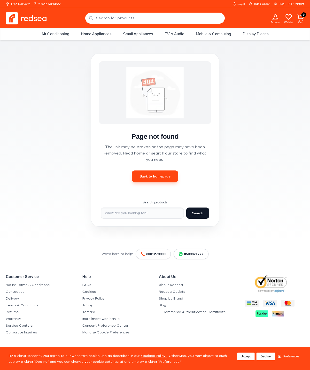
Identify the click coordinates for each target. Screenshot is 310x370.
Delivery (12, 298)
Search (197, 213)
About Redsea (171, 285)
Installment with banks (101, 318)
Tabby (87, 305)
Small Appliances (138, 34)
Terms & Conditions (22, 305)
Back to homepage (155, 176)
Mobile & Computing (213, 34)
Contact (298, 4)
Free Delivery (20, 4)
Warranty (13, 318)
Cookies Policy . (154, 356)
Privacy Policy (93, 298)
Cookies (89, 291)
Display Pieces (256, 34)
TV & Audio (174, 34)
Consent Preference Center (105, 325)
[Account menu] (275, 17)
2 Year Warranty (50, 4)
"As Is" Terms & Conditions (28, 285)
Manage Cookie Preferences (106, 332)
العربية (241, 4)
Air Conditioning (55, 34)
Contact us (15, 291)
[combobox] (155, 18)
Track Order (262, 4)
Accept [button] (245, 356)
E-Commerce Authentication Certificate (192, 312)
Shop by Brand (171, 298)
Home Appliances (96, 34)
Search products (155, 202)
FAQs (86, 285)
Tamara (88, 312)
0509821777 (193, 254)
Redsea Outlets (172, 291)
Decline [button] (266, 356)
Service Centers (19, 325)
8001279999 (156, 254)
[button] (288, 356)
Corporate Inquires (21, 332)
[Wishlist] (289, 17)
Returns (12, 312)
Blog (282, 4)
